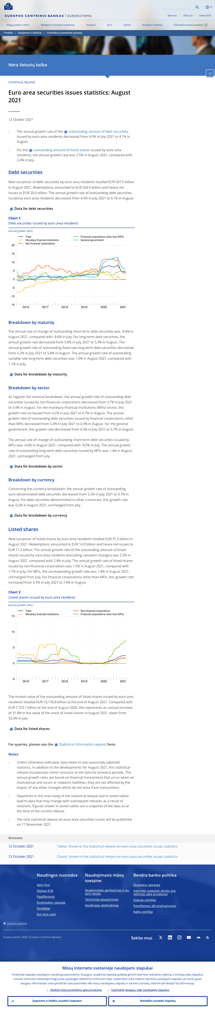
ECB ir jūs (188, 16)
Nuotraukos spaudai (51, 902)
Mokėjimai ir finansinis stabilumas (58, 25)
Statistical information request (82, 744)
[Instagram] (179, 937)
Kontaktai (43, 908)
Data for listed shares (32, 729)
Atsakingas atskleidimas (102, 905)
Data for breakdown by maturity (40, 374)
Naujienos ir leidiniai (152, 25)
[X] (161, 937)
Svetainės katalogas (17, 923)
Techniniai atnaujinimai (101, 899)
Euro (109, 25)
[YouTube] (189, 937)
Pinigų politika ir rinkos (18, 25)
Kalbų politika (143, 912)
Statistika (91, 25)
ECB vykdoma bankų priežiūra (188, 25)
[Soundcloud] (198, 937)
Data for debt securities (33, 209)
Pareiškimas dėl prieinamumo (154, 906)
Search (197, 7)
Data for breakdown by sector (38, 466)
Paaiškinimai (46, 896)
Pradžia (8, 33)
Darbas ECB (205, 16)
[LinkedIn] (170, 937)
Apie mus (172, 16)
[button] (202, 7)
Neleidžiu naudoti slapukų (158, 1001)
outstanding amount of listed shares (62, 150)
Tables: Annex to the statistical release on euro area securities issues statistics (117, 846)
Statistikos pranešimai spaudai (64, 33)
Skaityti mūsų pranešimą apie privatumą (76, 990)
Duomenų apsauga (146, 885)
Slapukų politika (144, 900)
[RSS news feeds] (208, 937)
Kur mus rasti (46, 914)
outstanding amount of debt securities (98, 132)
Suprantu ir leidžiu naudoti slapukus (57, 1001)
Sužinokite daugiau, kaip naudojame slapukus (140, 990)
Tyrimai (127, 25)
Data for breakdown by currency (40, 515)
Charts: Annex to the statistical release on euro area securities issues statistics (117, 857)
